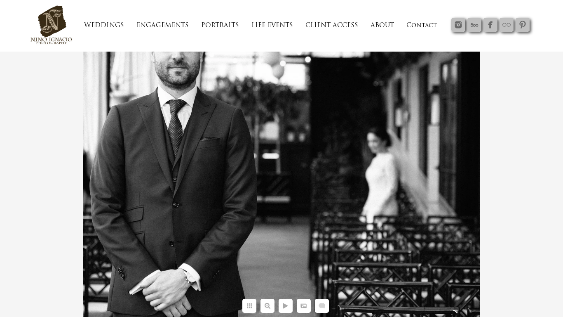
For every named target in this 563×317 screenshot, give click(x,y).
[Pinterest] (523, 25)
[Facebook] (490, 25)
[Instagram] (458, 25)
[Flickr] (507, 25)
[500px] (474, 25)
